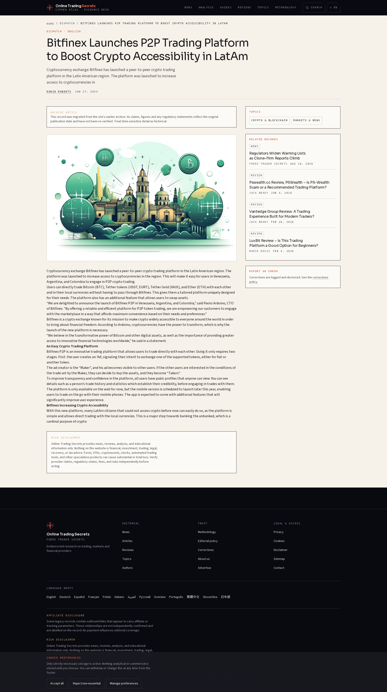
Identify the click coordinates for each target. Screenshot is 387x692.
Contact (279, 568)
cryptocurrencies (128, 276)
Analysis (206, 7)
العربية (132, 597)
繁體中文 (193, 597)
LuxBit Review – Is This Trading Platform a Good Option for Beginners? (283, 243)
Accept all (57, 683)
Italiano (119, 597)
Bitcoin (88, 287)
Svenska (160, 597)
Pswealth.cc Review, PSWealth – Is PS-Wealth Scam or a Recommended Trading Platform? (289, 185)
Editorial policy (208, 541)
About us (204, 559)
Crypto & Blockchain (269, 120)
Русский (144, 597)
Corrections (206, 550)
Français (93, 597)
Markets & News (306, 120)
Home (50, 23)
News (188, 7)
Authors (127, 568)
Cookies (279, 541)
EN (335, 8)
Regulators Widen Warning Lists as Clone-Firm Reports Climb (277, 156)
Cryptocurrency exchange (66, 271)
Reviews (244, 7)
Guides (226, 7)
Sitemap (279, 559)
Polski (107, 597)
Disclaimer (281, 550)
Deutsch (65, 597)
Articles (127, 541)
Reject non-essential (87, 683)
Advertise (204, 568)
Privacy (279, 532)
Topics (263, 7)
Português (176, 597)
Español (79, 597)
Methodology (285, 7)
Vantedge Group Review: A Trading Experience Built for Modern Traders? (281, 214)
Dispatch (67, 23)
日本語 (225, 597)
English (51, 597)
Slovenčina (210, 597)
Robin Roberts (59, 91)
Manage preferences (124, 683)
